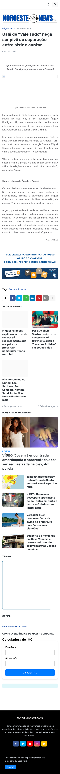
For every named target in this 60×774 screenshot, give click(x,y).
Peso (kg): (10, 647)
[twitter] (23, 743)
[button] (48, 4)
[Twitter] (19, 298)
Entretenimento (24, 29)
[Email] (46, 298)
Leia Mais (22, 761)
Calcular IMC (30, 672)
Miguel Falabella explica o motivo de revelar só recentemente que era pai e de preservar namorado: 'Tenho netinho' (14, 342)
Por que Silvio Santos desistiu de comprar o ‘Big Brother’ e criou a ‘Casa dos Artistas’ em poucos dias (44, 339)
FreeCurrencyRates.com (14, 626)
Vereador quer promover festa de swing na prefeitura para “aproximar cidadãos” (39, 521)
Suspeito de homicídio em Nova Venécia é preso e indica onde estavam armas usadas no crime (41, 542)
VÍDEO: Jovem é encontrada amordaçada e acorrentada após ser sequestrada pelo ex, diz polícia (29, 462)
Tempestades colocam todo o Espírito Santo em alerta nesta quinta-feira (42, 481)
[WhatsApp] (26, 298)
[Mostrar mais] (52, 298)
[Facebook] (13, 298)
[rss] (44, 743)
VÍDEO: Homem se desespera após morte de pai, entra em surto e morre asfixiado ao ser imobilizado (42, 501)
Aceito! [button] (10, 767)
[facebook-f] (16, 743)
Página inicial (8, 29)
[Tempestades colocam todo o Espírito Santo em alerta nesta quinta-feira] (13, 482)
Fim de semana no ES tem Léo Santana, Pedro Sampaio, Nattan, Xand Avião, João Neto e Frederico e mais (14, 389)
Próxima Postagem (47, 406)
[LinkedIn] (32, 298)
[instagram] (37, 743)
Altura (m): (11, 658)
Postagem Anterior (13, 406)
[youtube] (30, 743)
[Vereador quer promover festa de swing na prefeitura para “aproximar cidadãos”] (13, 520)
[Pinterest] (39, 298)
